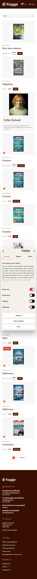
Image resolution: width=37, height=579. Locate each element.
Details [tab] (18, 256)
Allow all (18, 315)
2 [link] (17, 457)
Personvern (6, 551)
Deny (18, 326)
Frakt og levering (8, 548)
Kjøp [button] (19, 53)
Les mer (21, 165)
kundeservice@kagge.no (11, 493)
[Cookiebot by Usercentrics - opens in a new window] (22, 251)
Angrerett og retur (8, 545)
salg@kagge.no (7, 500)
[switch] (32, 295)
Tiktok (4, 567)
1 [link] (13, 457)
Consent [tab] (6, 256)
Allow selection (18, 321)
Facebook (5, 564)
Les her (4, 507)
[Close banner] (34, 251)
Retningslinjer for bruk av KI (12, 554)
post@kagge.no (8, 512)
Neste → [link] (22, 457)
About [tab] (30, 256)
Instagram (6, 570)
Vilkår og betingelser (9, 542)
